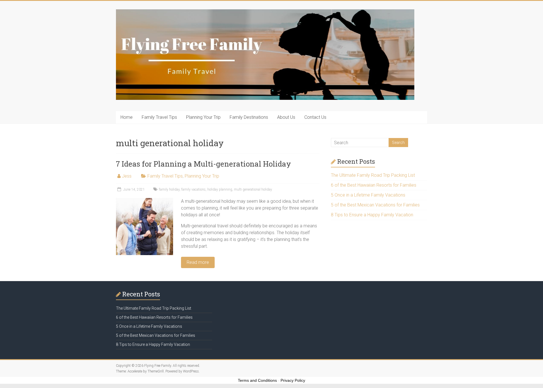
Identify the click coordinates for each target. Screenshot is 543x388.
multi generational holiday (253, 189)
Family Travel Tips (159, 117)
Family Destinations (249, 117)
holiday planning (219, 189)
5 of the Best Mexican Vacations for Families (375, 205)
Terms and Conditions (257, 380)
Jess (127, 176)
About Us (286, 117)
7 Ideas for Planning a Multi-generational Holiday (203, 164)
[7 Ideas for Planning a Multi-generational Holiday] (144, 200)
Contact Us (315, 117)
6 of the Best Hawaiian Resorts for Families (373, 185)
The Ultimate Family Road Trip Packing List (373, 175)
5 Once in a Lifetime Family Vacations (368, 195)
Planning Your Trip (203, 117)
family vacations (193, 189)
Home (126, 117)
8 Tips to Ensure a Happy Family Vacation (372, 214)
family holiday (169, 189)
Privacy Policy (293, 380)
